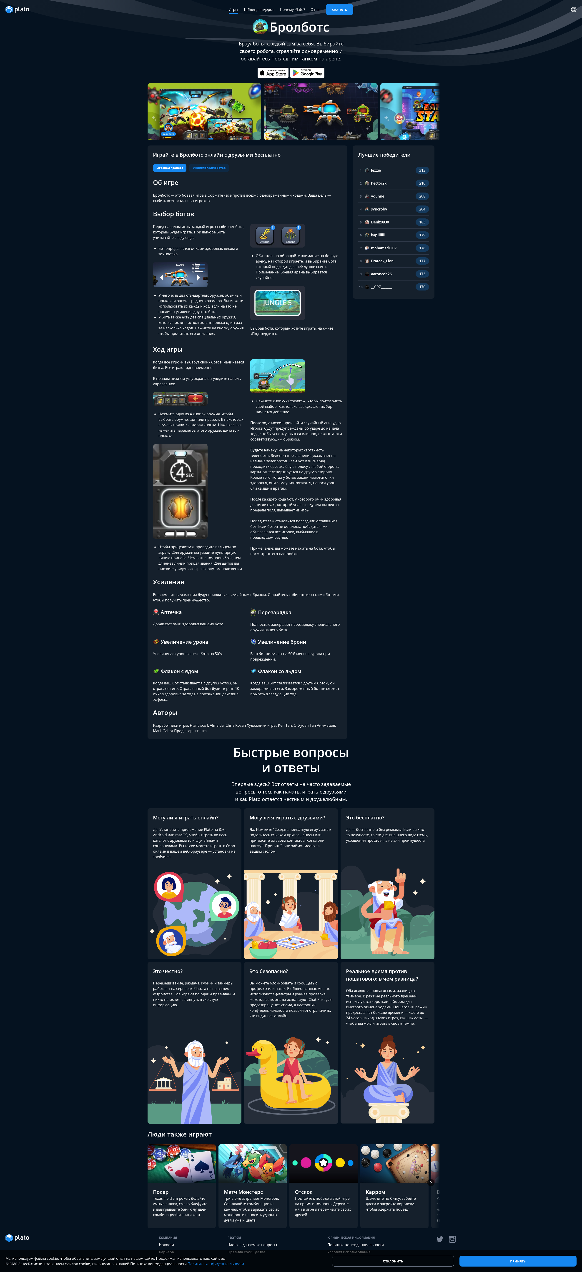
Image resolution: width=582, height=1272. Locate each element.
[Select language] (574, 9)
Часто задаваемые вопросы (252, 1244)
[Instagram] (452, 1239)
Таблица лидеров (258, 9)
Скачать (339, 10)
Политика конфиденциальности (355, 1244)
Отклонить (393, 1261)
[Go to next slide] (430, 108)
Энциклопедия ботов (209, 168)
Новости (166, 1244)
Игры (233, 9)
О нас (315, 9)
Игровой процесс (170, 168)
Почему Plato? (292, 9)
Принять (518, 1261)
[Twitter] (439, 1239)
